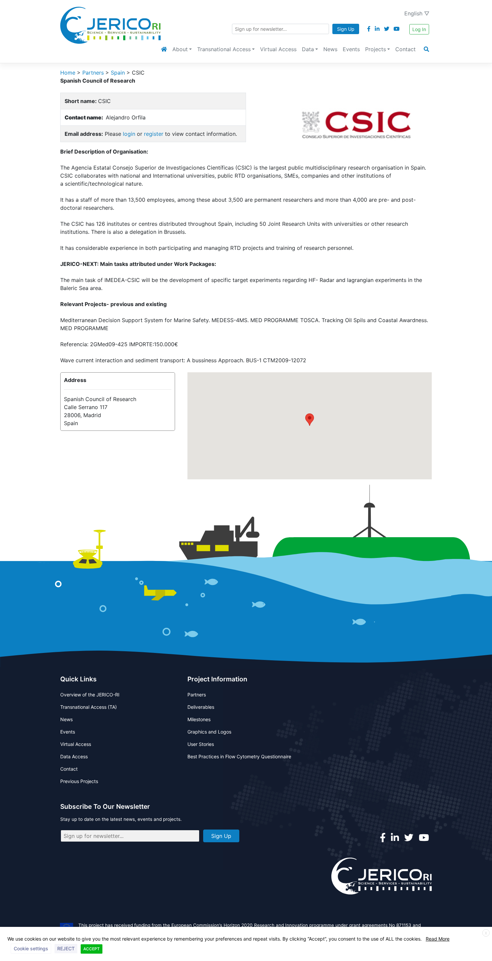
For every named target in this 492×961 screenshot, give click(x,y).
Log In (419, 29)
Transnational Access (224, 49)
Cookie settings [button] (31, 948)
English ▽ (416, 13)
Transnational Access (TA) (88, 707)
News (330, 49)
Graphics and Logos (209, 732)
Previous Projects (79, 781)
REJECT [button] (66, 948)
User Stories (200, 744)
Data (308, 49)
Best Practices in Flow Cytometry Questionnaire (239, 756)
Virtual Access (278, 49)
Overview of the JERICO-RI (89, 694)
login (129, 133)
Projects (375, 49)
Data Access (74, 756)
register (153, 133)
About (180, 49)
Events (351, 49)
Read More (437, 939)
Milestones (199, 719)
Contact (405, 49)
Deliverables (200, 707)
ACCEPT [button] (91, 948)
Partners (196, 694)
